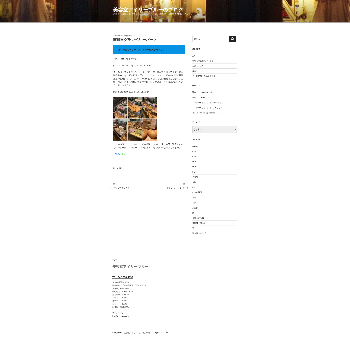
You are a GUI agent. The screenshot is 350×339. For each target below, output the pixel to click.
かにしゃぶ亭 (198, 66)
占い (194, 56)
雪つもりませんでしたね (202, 61)
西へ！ (195, 92)
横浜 (194, 71)
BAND (195, 146)
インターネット (199, 113)
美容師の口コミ (199, 223)
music (194, 167)
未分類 (119, 168)
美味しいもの (198, 218)
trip (193, 172)
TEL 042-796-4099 (122, 277)
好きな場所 (197, 192)
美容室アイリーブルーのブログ (148, 9)
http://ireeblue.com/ (120, 316)
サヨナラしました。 (201, 102)
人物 (194, 182)
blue (194, 151)
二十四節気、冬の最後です (203, 76)
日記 (194, 197)
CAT (194, 156)
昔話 (194, 202)
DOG (194, 162)
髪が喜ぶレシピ (199, 233)
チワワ (195, 177)
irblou (132, 36)
